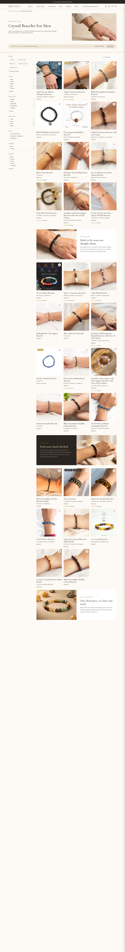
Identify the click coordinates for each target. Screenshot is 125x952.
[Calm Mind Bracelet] (103, 276)
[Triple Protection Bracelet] (76, 75)
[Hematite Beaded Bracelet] (49, 407)
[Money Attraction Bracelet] (76, 276)
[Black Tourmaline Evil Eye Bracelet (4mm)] (49, 482)
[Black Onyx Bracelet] (49, 156)
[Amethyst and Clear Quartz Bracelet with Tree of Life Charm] (76, 196)
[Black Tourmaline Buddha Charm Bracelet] (76, 407)
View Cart (110, 46)
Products (15, 11)
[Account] (109, 6)
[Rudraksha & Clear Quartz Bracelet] (49, 317)
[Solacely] (15, 6)
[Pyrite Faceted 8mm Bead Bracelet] (76, 362)
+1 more (11, 168)
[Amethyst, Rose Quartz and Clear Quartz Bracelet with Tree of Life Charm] (103, 362)
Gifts (60, 6)
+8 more (11, 91)
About (77, 6)
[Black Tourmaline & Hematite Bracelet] (103, 75)
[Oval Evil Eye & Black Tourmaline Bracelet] (103, 407)
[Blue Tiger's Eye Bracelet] (76, 317)
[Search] (106, 6)
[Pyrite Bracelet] (76, 482)
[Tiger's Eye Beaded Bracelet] (103, 482)
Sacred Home (40, 6)
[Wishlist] (112, 6)
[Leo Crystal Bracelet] (103, 522)
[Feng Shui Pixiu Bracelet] (49, 196)
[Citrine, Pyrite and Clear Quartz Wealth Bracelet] (103, 196)
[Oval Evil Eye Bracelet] (49, 522)
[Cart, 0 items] (115, 6)
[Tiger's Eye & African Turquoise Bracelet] (49, 75)
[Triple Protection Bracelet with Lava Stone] (103, 116)
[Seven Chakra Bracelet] (49, 276)
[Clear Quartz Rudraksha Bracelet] (76, 116)
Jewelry (30, 6)
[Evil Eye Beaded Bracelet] (49, 362)
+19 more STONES (14, 71)
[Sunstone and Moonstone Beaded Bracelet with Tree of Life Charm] (103, 317)
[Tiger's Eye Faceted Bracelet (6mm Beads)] (76, 522)
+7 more (11, 111)
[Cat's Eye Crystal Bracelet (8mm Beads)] (49, 563)
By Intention (52, 6)
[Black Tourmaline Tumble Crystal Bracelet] (76, 563)
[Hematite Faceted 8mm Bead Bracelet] (76, 156)
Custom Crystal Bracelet (90, 6)
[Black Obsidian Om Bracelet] (49, 116)
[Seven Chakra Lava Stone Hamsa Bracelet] (103, 156)
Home (10, 11)
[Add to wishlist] (59, 63)
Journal (68, 6)
